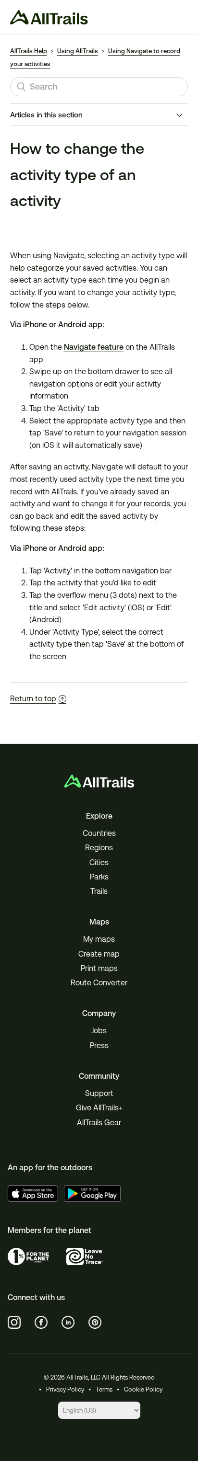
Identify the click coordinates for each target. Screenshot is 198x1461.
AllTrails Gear (99, 1122)
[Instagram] (14, 1322)
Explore (99, 816)
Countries (99, 833)
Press (99, 1045)
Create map (99, 954)
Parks (99, 876)
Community (99, 1076)
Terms (104, 1389)
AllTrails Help (28, 51)
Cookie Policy (143, 1389)
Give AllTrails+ (99, 1107)
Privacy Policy (65, 1389)
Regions (99, 847)
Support (99, 1093)
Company (99, 1013)
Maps (99, 921)
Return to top (33, 698)
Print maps (99, 968)
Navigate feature (94, 347)
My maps (99, 939)
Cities (99, 862)
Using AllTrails (77, 51)
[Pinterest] (95, 1322)
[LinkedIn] (68, 1322)
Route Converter (99, 982)
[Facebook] (41, 1322)
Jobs (99, 1030)
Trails (99, 891)
